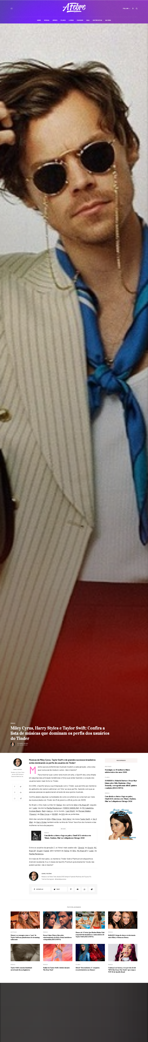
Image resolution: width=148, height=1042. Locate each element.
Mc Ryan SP (84, 805)
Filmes (107, 777)
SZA (63, 814)
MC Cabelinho (88, 808)
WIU (75, 805)
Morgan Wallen (84, 811)
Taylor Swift (85, 819)
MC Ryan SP (82, 850)
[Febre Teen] (74, 8)
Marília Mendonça (54, 808)
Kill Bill (55, 814)
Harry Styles (41, 822)
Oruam (39, 850)
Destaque (108, 766)
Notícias (14, 932)
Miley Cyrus (44, 814)
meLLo (50, 811)
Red (43, 811)
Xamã (46, 850)
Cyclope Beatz (35, 811)
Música (13, 723)
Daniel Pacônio (23, 743)
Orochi (90, 847)
